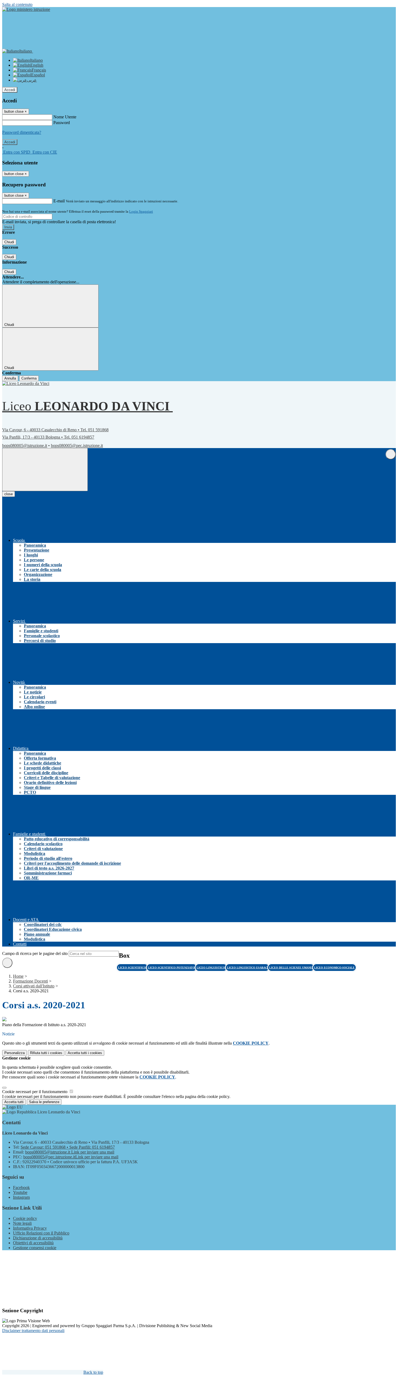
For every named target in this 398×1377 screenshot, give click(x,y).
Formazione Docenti (30, 981)
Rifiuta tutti (46, 1053)
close (8, 494)
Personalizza (14, 1053)
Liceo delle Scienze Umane (291, 967)
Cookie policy (25, 1218)
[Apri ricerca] (391, 454)
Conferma (29, 378)
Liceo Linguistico (211, 967)
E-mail (59, 201)
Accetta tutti (85, 1053)
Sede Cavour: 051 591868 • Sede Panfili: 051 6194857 (68, 1147)
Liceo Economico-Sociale (334, 967)
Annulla (10, 378)
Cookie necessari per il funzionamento (35, 1091)
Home (18, 976)
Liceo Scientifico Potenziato (171, 967)
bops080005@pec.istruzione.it (77, 445)
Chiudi (9, 242)
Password (61, 122)
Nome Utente (64, 117)
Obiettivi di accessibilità (33, 1242)
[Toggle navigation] (45, 469)
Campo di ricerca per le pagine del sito (35, 953)
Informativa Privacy (30, 1228)
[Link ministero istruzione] (26, 9)
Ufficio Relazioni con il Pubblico (41, 1233)
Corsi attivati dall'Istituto (33, 986)
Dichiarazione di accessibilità (38, 1238)
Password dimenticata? (21, 132)
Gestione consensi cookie (34, 1247)
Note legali (22, 1223)
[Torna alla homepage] (27, 383)
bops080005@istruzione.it (24, 445)
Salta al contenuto (17, 4)
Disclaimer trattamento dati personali (33, 1330)
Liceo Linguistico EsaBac (247, 967)
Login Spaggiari (141, 211)
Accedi (9, 90)
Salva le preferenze (44, 1102)
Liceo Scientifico (132, 967)
